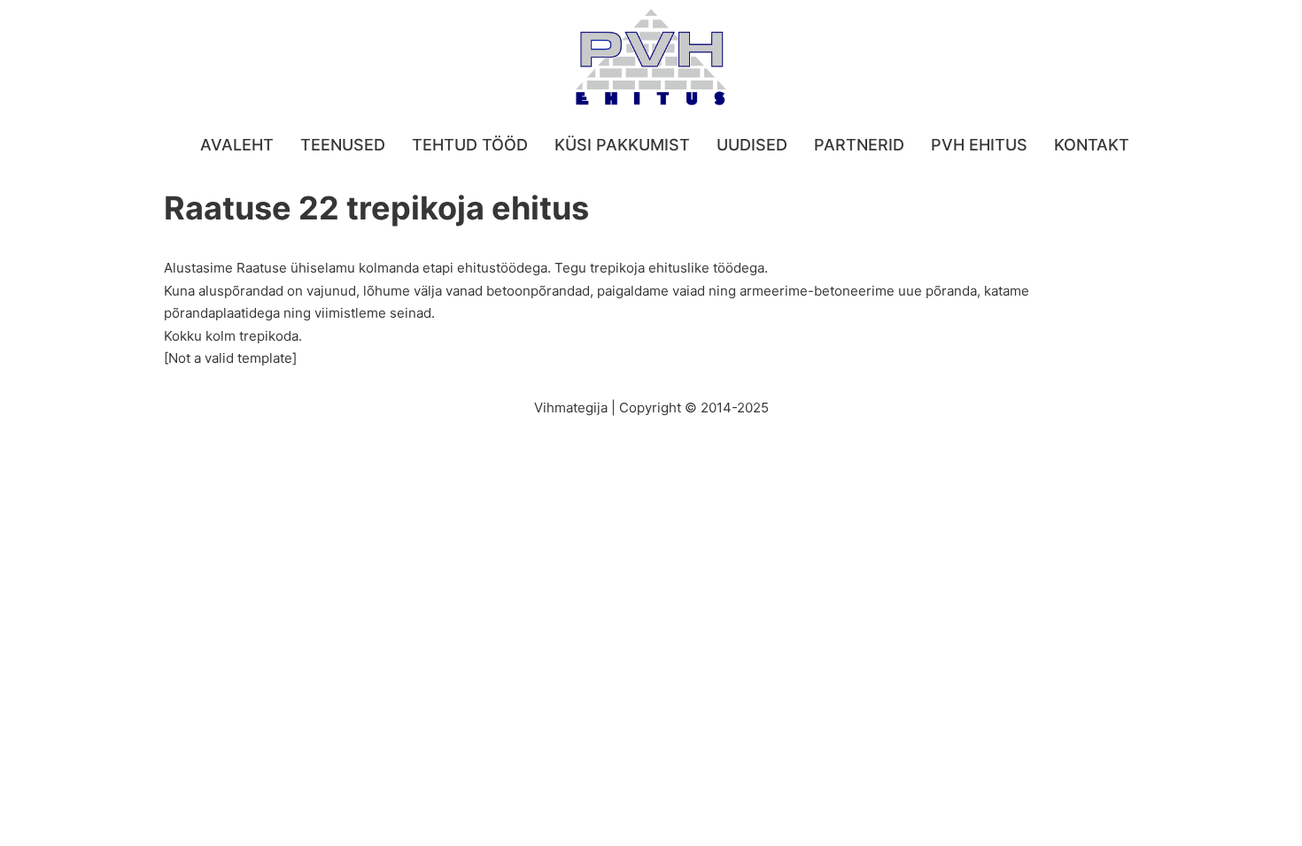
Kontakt (1091, 144)
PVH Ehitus (979, 144)
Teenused (342, 144)
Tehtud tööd (470, 144)
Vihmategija (571, 407)
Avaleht (237, 144)
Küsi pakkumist (622, 144)
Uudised (752, 144)
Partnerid (859, 144)
